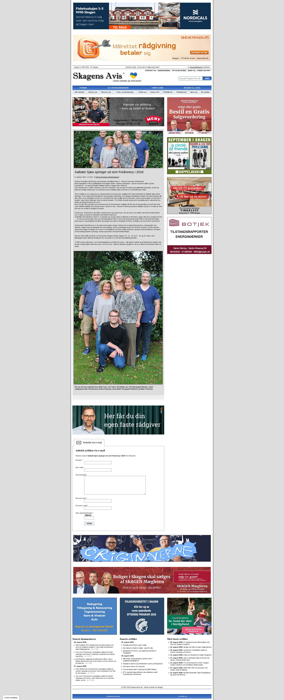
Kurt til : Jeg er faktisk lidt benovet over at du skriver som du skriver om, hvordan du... (96, 661)
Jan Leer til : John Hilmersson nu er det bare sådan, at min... (95, 678)
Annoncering (164, 70)
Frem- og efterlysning (125, 92)
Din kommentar (81, 475)
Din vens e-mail (82, 505)
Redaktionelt (182, 92)
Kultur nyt (143, 92)
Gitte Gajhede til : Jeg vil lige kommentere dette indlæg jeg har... (95, 647)
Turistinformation (113, 696)
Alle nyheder (79, 92)
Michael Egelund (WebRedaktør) (107, 177)
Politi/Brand (167, 92)
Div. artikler (205, 92)
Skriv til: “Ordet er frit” (199, 70)
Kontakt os (150, 70)
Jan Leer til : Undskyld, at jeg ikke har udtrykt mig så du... (95, 654)
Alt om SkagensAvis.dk (118, 88)
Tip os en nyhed (179, 70)
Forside (83, 88)
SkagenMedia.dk (196, 67)
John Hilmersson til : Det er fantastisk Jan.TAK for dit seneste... (95, 671)
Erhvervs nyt (106, 92)
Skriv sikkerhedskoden (84, 513)
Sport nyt (193, 92)
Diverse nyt (92, 92)
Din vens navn (81, 498)
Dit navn (79, 460)
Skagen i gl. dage (192, 88)
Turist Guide (157, 88)
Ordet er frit (154, 92)
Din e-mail (80, 467)
